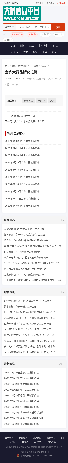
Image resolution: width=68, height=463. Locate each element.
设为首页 (40, 3)
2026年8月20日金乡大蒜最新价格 (22, 155)
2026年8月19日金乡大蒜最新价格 (22, 162)
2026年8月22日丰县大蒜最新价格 (21, 423)
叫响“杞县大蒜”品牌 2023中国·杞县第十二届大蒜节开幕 (32, 246)
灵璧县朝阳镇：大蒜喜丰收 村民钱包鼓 (24, 228)
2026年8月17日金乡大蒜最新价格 (22, 176)
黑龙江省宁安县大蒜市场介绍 (29, 121)
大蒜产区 (45, 65)
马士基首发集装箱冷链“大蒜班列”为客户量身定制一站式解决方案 (34, 280)
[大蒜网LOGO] (34, 13)
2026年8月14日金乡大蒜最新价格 (22, 198)
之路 (52, 100)
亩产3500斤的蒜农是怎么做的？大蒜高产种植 (27, 323)
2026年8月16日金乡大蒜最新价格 (22, 184)
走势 (44, 52)
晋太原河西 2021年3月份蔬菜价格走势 (24, 274)
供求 (25, 52)
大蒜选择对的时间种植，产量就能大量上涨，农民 (29, 317)
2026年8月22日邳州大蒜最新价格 (21, 401)
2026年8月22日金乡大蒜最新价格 (22, 140)
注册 (9, 3)
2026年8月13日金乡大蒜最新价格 (22, 205)
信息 (14, 65)
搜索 (58, 27)
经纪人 (14, 52)
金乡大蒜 (28, 100)
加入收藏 (50, 3)
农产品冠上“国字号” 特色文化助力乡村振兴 (26, 257)
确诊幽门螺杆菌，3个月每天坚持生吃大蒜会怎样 (29, 300)
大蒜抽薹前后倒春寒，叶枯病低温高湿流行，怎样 (29, 352)
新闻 (22, 45)
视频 (35, 52)
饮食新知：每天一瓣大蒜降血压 (20, 306)
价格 (55, 45)
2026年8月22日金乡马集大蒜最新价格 (23, 418)
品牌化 (41, 100)
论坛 (54, 52)
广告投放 (61, 3)
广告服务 (24, 441)
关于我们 (9, 438)
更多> (61, 220)
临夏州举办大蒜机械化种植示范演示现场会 (26, 240)
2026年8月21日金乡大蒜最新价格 (22, 148)
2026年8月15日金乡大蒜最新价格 (22, 191)
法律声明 (38, 441)
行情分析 (43, 45)
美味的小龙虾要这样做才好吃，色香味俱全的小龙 (29, 346)
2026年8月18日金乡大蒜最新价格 (22, 169)
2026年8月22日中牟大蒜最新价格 (21, 389)
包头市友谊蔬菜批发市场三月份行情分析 (25, 268)
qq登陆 (15, 3)
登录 (5, 3)
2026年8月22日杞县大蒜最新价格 (21, 395)
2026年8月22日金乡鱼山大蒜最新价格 (23, 412)
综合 (31, 45)
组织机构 (37, 438)
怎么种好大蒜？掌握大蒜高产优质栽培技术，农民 (29, 312)
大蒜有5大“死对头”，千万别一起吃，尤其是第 (27, 329)
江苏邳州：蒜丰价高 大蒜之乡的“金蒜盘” (25, 234)
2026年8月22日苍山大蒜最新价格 (21, 378)
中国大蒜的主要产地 (24, 116)
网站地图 (52, 441)
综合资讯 (22, 65)
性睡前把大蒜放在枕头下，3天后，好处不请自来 (29, 334)
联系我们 (23, 438)
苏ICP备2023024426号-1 (33, 452)
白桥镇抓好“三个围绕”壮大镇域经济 (22, 251)
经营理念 (51, 438)
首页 (12, 45)
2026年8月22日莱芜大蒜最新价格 (21, 383)
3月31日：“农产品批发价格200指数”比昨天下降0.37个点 (33, 263)
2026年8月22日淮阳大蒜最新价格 (21, 406)
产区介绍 (34, 65)
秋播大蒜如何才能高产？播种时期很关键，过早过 (29, 340)
